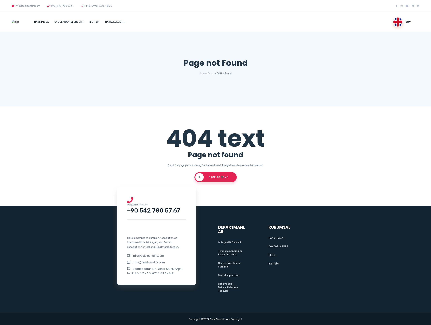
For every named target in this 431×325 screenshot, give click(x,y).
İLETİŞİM (94, 22)
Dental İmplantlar (228, 275)
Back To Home (213, 177)
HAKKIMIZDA (41, 22)
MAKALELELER (114, 22)
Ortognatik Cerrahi (229, 242)
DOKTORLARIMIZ (278, 246)
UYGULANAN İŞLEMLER (68, 22)
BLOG (272, 255)
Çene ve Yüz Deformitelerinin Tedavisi (228, 287)
